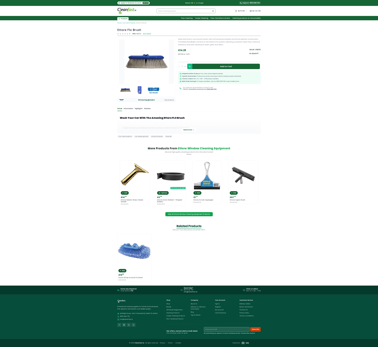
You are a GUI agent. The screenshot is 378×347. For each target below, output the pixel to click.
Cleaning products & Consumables (246, 18)
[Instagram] (124, 325)
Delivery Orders (244, 304)
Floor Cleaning (187, 18)
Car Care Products (129, 23)
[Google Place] (129, 325)
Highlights (139, 108)
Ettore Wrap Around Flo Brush (130, 277)
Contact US (243, 310)
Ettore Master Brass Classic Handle (132, 201)
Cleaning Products (173, 313)
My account (219, 310)
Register (218, 307)
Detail (119, 108)
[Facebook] (119, 325)
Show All (168, 136)
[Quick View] (134, 188)
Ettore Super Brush (237, 200)
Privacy (162, 343)
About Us (194, 304)
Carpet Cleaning (201, 18)
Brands (168, 307)
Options (164, 193)
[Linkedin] (133, 325)
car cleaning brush (141, 136)
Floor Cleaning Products (174, 319)
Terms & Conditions (246, 316)
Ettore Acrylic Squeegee (203, 200)
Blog (192, 312)
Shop (168, 304)
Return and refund (246, 307)
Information (128, 108)
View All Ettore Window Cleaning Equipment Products (189, 214)
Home (119, 23)
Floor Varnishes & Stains (220, 18)
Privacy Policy (244, 313)
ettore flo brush (157, 136)
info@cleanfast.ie (126, 319)
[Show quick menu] (374, 344)
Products (124, 19)
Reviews (147, 108)
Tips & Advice (195, 315)
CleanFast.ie (140, 343)
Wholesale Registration (174, 310)
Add (124, 193)
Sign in (217, 304)
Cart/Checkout (220, 313)
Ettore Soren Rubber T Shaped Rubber (169, 201)
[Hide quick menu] (213, 340)
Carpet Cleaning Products (175, 316)
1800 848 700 (221, 81)
